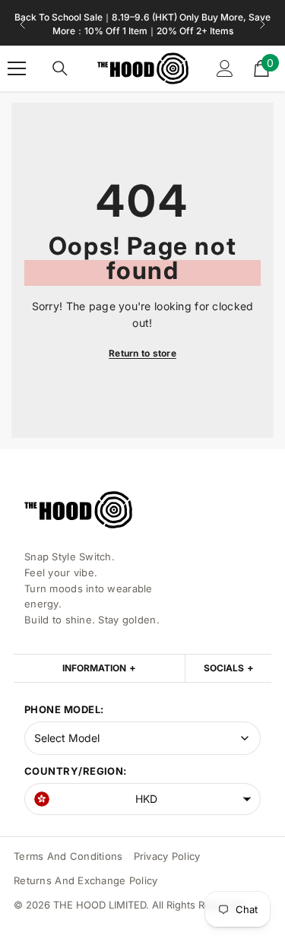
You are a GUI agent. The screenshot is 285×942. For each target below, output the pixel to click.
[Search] (60, 68)
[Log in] (225, 68)
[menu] (17, 68)
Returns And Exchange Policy (86, 880)
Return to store (142, 353)
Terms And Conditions (68, 856)
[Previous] (23, 24)
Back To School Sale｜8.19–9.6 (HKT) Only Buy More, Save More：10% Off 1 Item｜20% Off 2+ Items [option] (142, 23)
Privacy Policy (167, 856)
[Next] (262, 24)
